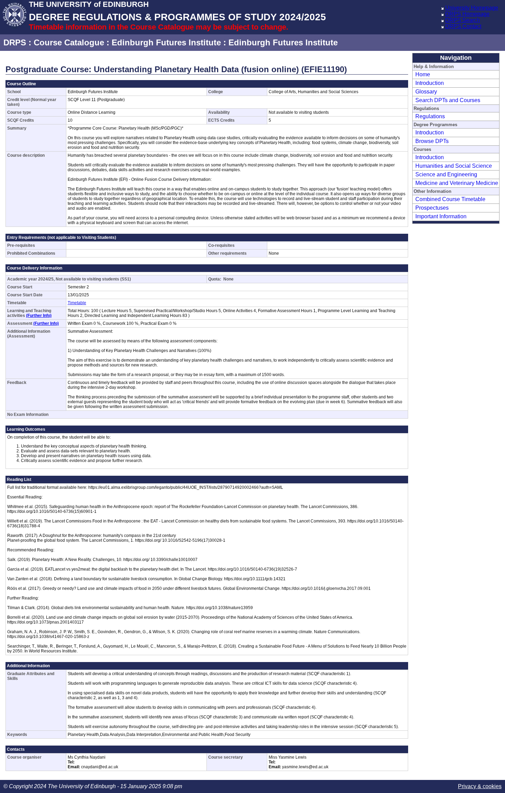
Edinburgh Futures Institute (166, 42)
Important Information (441, 216)
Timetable (77, 302)
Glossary (426, 92)
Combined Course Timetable (450, 199)
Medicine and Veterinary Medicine (456, 183)
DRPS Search (462, 20)
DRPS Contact (463, 26)
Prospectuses (432, 208)
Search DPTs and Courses (447, 100)
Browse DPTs (432, 141)
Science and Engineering (446, 174)
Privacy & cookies (480, 786)
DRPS (14, 42)
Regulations (430, 116)
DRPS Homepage (467, 14)
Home (422, 74)
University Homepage (471, 8)
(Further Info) (39, 315)
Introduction (429, 83)
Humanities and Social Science (453, 166)
